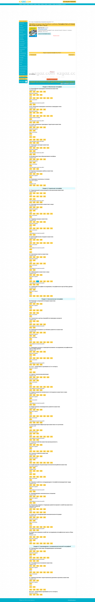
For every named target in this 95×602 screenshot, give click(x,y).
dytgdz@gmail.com (72, 600)
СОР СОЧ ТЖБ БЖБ (22, 21)
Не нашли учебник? (69, 1)
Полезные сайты (22, 78)
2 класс (20, 4)
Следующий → (72, 54)
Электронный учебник (42, 29)
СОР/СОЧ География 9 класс (44, 33)
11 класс (54, 4)
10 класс (50, 4)
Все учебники (59, 4)
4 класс (28, 4)
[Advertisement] (30, 12)
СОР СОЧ (64, 4)
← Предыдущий (32, 54)
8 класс (42, 4)
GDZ (25, 1)
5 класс (31, 4)
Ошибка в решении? (52, 79)
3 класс (24, 4)
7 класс (38, 4)
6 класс (35, 4)
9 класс (46, 4)
